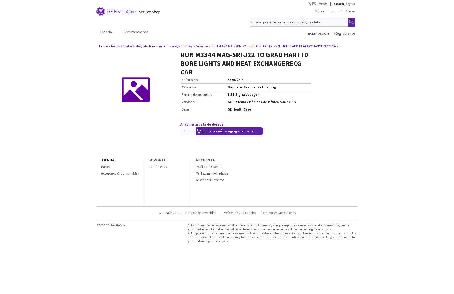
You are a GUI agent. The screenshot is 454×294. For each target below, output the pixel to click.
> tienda (114, 46)
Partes (105, 167)
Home (103, 46)
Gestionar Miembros (210, 180)
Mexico (323, 4)
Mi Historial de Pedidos (212, 173)
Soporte (157, 159)
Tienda (106, 31)
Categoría (189, 87)
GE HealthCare (169, 213)
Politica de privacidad (200, 213)
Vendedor (188, 102)
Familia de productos (197, 94)
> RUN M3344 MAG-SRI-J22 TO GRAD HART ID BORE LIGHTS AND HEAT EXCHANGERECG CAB (273, 46)
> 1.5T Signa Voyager (193, 46)
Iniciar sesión (317, 33)
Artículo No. (190, 80)
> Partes (126, 46)
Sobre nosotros (324, 11)
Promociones (137, 31)
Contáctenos (347, 11)
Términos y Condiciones (278, 213)
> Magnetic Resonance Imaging (155, 46)
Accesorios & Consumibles (120, 173)
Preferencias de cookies (239, 213)
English (350, 4)
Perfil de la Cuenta (208, 167)
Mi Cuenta (205, 159)
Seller (185, 109)
